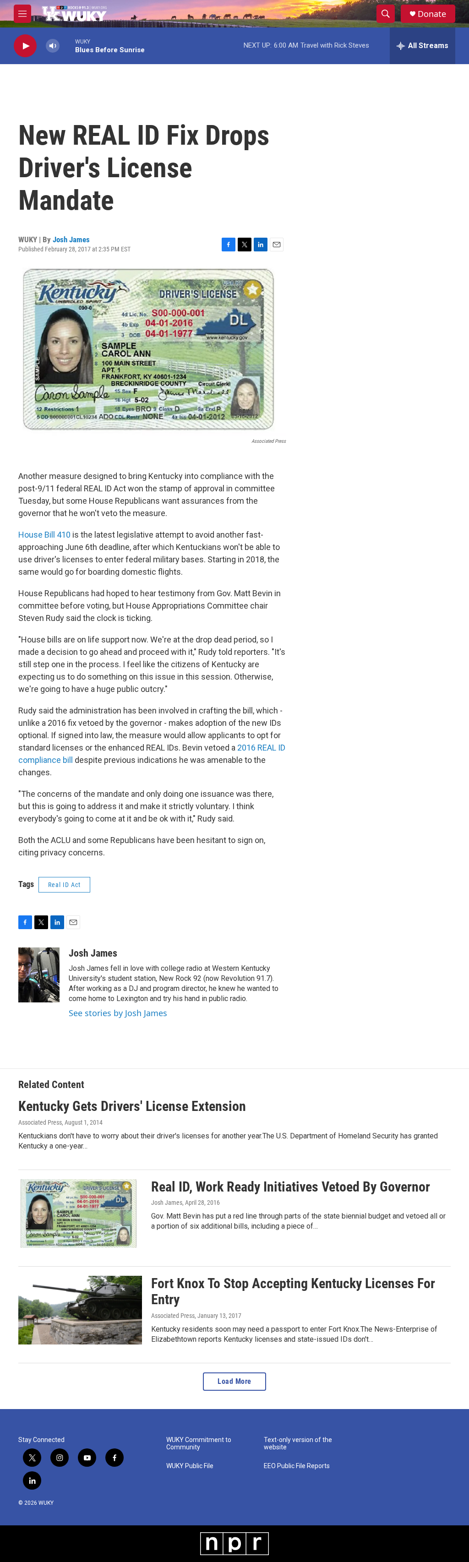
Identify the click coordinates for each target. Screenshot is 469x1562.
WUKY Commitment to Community (198, 1444)
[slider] (67, 45)
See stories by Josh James (118, 1012)
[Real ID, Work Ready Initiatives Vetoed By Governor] (80, 1213)
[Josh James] (39, 974)
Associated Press (40, 1122)
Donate (432, 14)
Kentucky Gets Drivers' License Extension (132, 1106)
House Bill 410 (45, 534)
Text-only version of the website (298, 1444)
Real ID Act (64, 884)
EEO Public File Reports (297, 1466)
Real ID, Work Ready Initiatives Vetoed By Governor (290, 1187)
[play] (25, 46)
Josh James (71, 239)
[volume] (52, 46)
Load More (234, 1381)
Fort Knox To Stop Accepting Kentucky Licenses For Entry (293, 1291)
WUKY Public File (189, 1466)
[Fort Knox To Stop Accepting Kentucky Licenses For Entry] (80, 1310)
